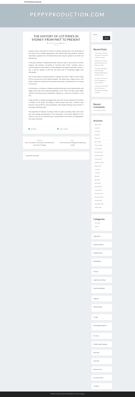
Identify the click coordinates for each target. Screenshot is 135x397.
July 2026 (97, 128)
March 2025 (98, 183)
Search (95, 34)
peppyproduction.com (32, 2)
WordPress (71, 394)
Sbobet (97, 226)
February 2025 (98, 186)
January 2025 (98, 190)
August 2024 (98, 207)
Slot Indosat (97, 261)
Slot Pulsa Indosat (99, 288)
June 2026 (97, 131)
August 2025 (98, 166)
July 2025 (97, 169)
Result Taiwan (97, 307)
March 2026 (98, 142)
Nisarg (82, 394)
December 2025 (99, 152)
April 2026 (97, 138)
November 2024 (99, 197)
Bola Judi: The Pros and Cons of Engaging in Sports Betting (101, 80)
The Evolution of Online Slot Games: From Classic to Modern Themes (101, 55)
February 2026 (98, 145)
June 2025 (97, 173)
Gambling (33, 129)
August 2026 (98, 124)
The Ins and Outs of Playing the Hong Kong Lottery (73, 143)
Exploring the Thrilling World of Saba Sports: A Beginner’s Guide (101, 63)
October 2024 (98, 200)
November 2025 (99, 155)
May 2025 (97, 176)
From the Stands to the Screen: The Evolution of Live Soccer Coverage (39, 143)
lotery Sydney (63, 129)
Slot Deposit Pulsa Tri (100, 325)
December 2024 (99, 193)
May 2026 (97, 135)
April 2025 (97, 180)
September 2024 (99, 204)
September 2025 (99, 162)
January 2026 (98, 148)
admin (63, 43)
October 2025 (98, 159)
